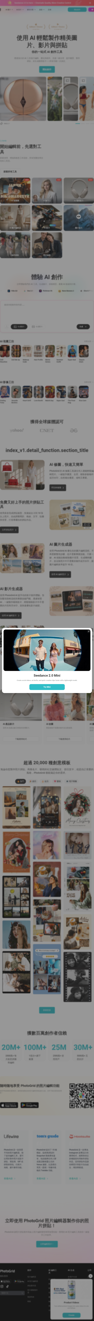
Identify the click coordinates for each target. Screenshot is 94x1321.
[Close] (88, 631)
